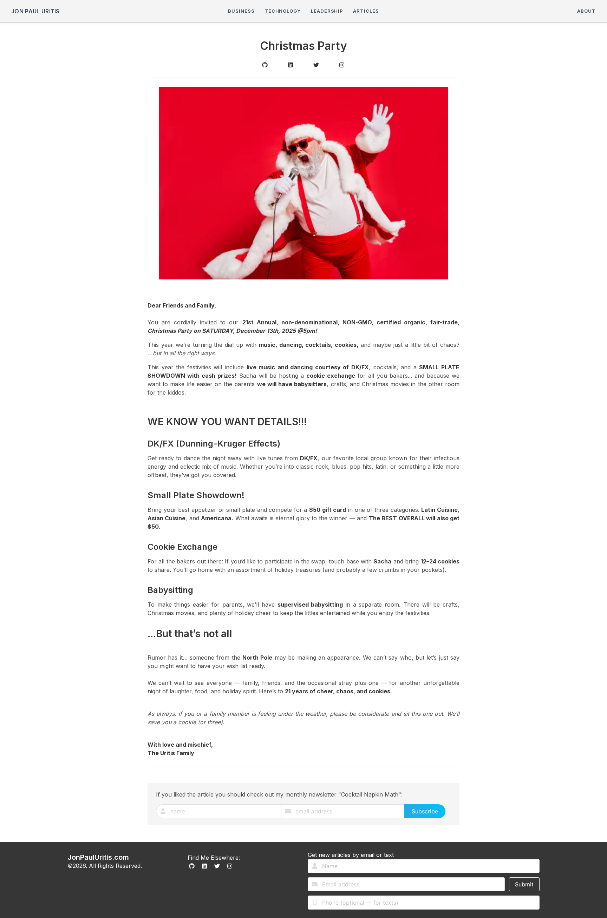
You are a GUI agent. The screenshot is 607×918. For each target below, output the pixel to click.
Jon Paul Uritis (35, 11)
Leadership (327, 11)
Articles (366, 11)
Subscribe (425, 811)
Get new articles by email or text (351, 854)
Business (241, 11)
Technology (283, 11)
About (586, 11)
